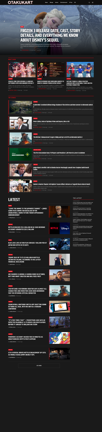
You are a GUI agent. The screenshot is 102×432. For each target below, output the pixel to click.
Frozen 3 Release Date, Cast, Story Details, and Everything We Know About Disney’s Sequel (50, 35)
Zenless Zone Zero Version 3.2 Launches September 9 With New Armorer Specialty (21, 82)
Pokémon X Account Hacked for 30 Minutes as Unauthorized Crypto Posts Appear (25, 338)
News (46, 2)
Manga (51, 2)
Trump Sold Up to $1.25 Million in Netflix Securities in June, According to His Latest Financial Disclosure (24, 259)
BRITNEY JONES (13, 90)
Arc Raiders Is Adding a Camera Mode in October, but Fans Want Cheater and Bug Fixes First (26, 275)
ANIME (10, 205)
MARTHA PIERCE (71, 90)
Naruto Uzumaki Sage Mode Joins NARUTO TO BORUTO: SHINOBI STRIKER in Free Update (50, 82)
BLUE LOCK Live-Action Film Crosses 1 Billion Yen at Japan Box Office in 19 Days (27, 244)
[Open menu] (92, 2)
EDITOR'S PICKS (37, 149)
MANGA (35, 181)
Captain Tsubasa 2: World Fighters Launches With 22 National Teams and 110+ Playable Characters (79, 83)
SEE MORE (39, 366)
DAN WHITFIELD (42, 88)
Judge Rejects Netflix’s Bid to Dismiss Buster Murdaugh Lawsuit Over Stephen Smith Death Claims (61, 168)
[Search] (89, 2)
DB (75, 2)
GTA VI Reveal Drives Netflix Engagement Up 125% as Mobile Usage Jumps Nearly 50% (27, 353)
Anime (56, 2)
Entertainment (63, 2)
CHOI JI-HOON (38, 112)
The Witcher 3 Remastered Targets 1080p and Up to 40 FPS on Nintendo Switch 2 (57, 137)
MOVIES (35, 118)
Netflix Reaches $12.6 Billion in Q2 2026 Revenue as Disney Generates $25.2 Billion (26, 228)
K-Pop (70, 2)
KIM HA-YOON (38, 190)
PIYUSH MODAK (25, 50)
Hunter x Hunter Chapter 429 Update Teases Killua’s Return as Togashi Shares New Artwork (61, 184)
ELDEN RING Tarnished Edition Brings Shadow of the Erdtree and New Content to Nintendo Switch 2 (63, 106)
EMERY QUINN (38, 158)
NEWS (22, 26)
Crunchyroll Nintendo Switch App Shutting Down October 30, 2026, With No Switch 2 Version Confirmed (27, 306)
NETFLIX (35, 164)
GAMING (10, 78)
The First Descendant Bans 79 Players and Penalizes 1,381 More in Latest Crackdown (59, 153)
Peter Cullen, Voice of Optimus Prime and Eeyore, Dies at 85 (51, 121)
